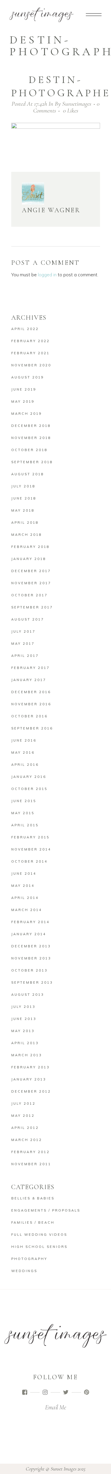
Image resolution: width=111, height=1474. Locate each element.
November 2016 (31, 704)
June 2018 (23, 498)
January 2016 (28, 777)
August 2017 (27, 619)
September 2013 (32, 982)
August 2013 (27, 995)
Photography (29, 1259)
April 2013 (25, 1043)
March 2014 (26, 910)
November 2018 (31, 438)
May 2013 (23, 1031)
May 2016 (23, 752)
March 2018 (26, 535)
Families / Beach (32, 1222)
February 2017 (30, 668)
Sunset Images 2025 (68, 1468)
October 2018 (29, 450)
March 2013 (26, 1055)
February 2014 (30, 922)
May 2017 (23, 643)
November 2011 (31, 1164)
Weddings (24, 1271)
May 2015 (23, 813)
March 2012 (26, 1140)
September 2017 (32, 607)
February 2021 (30, 353)
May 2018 (23, 510)
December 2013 (31, 946)
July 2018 (23, 486)
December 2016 (31, 692)
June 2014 (23, 873)
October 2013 (29, 970)
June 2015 (23, 801)
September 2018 (32, 462)
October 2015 (29, 789)
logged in (47, 275)
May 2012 (23, 1116)
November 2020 (31, 365)
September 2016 (32, 728)
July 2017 (23, 631)
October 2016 (29, 716)
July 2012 (23, 1103)
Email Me (55, 1407)
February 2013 (30, 1067)
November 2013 (31, 958)
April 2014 (25, 898)
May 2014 (23, 886)
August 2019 (27, 377)
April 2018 (25, 522)
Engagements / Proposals (45, 1210)
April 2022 (25, 329)
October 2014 (29, 861)
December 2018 (31, 426)
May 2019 (23, 401)
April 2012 (25, 1128)
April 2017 (25, 656)
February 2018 (30, 547)
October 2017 (29, 595)
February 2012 (30, 1152)
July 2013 (23, 1007)
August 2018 (27, 474)
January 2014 (28, 934)
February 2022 (30, 341)
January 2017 (28, 680)
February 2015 (30, 837)
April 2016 (25, 765)
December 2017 (31, 571)
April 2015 (25, 825)
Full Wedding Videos (39, 1235)
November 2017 (31, 583)
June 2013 (23, 1019)
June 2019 (23, 389)
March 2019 (26, 414)
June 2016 (23, 740)
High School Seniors (39, 1247)
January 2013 (28, 1079)
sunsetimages (76, 103)
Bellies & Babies (32, 1198)
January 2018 (28, 559)
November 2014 (31, 849)
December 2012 (31, 1091)
